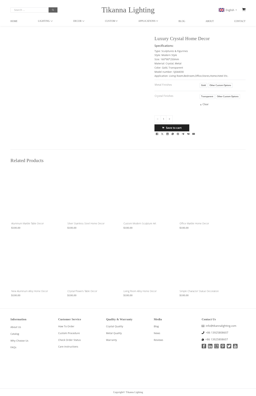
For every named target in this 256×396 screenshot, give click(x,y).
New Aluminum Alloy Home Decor (29, 291)
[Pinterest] (178, 134)
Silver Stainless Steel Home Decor (85, 223)
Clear (206, 104)
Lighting (44, 21)
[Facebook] (157, 134)
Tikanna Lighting (128, 10)
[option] (203, 85)
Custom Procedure (69, 333)
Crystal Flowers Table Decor (82, 291)
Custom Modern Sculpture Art (139, 223)
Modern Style (169, 55)
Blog (182, 21)
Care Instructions (68, 346)
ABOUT (209, 21)
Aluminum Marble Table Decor (27, 223)
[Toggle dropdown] (51, 21)
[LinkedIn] (167, 134)
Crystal (170, 63)
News (157, 333)
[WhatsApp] (172, 134)
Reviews (158, 340)
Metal (178, 63)
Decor (77, 21)
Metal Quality (114, 333)
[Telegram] (183, 134)
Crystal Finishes (164, 96)
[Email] (193, 134)
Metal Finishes (163, 84)
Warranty (111, 340)
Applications (147, 21)
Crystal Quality (114, 326)
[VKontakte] (188, 134)
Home (14, 21)
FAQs (13, 347)
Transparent (176, 67)
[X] (162, 134)
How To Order (66, 326)
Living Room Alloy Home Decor (140, 291)
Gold (164, 67)
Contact (240, 21)
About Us (15, 327)
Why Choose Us (19, 340)
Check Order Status (69, 340)
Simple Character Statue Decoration (199, 291)
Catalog (14, 333)
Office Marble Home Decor (194, 223)
